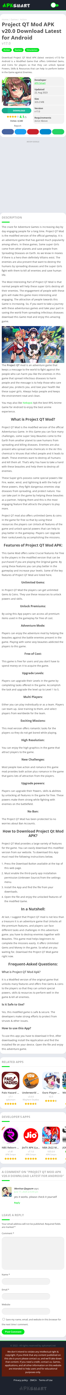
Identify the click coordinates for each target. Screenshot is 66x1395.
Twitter (20, 131)
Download (19, 110)
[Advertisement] (33, 176)
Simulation (32, 49)
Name (6, 1274)
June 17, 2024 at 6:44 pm (26, 1191)
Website (6, 1304)
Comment (8, 1233)
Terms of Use (45, 1380)
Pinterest (33, 131)
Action (23, 19)
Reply (17, 1202)
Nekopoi (27, 402)
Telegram (45, 131)
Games (14, 19)
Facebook (8, 131)
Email (5, 1289)
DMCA (33, 1380)
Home (5, 19)
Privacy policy (21, 1380)
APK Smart (40, 83)
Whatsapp (58, 131)
